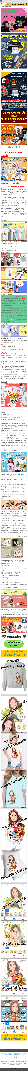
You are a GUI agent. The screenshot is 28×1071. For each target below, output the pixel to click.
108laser (17, 1053)
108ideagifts (10, 1054)
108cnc (6, 1054)
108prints (13, 1053)
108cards (14, 1054)
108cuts (20, 1053)
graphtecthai (24, 1053)
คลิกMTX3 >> (14, 147)
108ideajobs (9, 1053)
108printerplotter (19, 1054)
